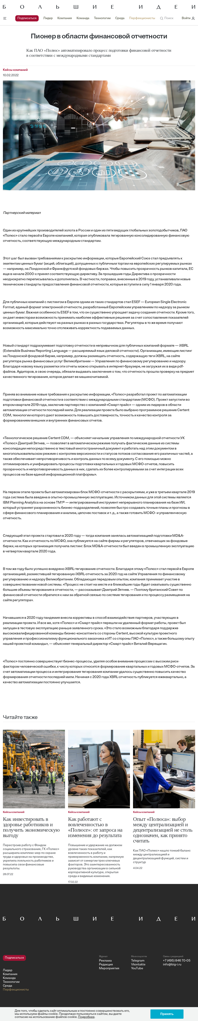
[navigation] (85, 18)
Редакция (106, 964)
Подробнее (86, 1017)
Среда (120, 18)
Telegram (137, 960)
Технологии (102, 18)
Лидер (48, 18)
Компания (64, 18)
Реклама (105, 960)
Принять (167, 1014)
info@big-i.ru (172, 964)
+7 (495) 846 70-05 (176, 960)
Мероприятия (109, 968)
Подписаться (27, 18)
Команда (83, 18)
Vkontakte (138, 964)
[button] (166, 18)
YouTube (137, 968)
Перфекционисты (142, 18)
